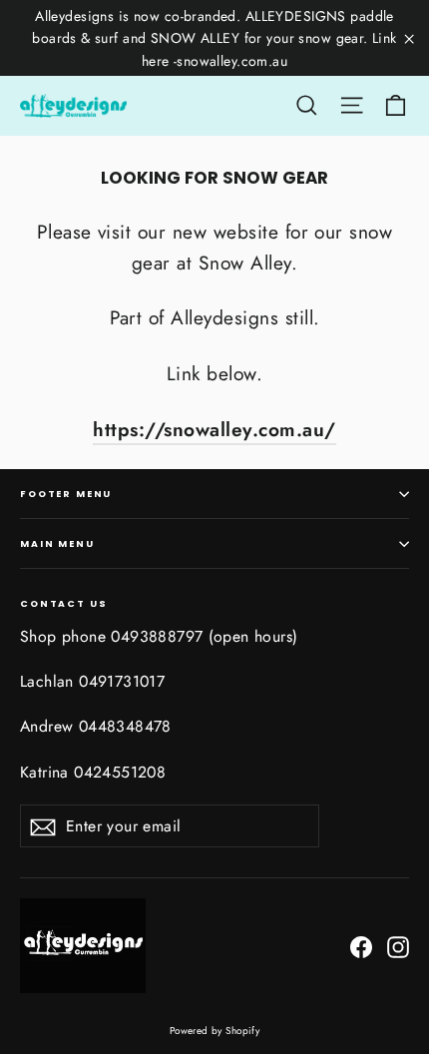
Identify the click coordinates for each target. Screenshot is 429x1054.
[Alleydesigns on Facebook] (361, 945)
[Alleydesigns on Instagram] (398, 945)
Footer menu (66, 493)
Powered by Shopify (215, 1030)
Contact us (63, 602)
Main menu (57, 543)
